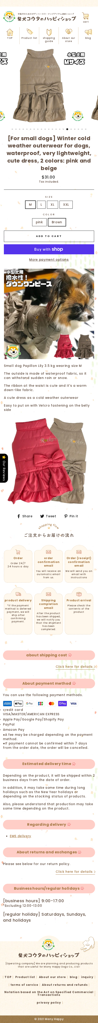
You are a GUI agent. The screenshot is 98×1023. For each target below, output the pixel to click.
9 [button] (42, 130)
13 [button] (56, 130)
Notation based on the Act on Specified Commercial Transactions (48, 993)
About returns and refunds (65, 985)
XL (52, 204)
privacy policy (49, 1003)
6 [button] (31, 130)
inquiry (87, 977)
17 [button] (71, 130)
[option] (49, 86)
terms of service (24, 985)
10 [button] (45, 130)
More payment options (49, 260)
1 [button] (13, 130)
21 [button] (86, 130)
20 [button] (82, 130)
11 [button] (49, 130)
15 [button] (64, 130)
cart (86, 22)
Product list (29, 38)
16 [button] (67, 129)
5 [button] (27, 130)
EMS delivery (20, 836)
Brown (57, 222)
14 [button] (60, 130)
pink (39, 222)
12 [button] (53, 130)
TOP (9, 38)
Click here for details (74, 667)
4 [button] (24, 130)
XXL (66, 204)
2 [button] (16, 130)
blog (88, 38)
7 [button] (35, 130)
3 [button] (20, 130)
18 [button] (75, 130)
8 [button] (38, 130)
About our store (68, 39)
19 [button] (79, 130)
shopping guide (49, 39)
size (49, 197)
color (49, 214)
